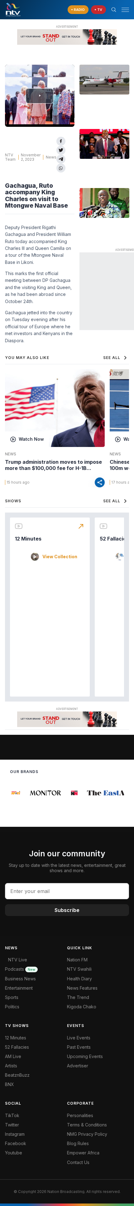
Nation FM (77, 959)
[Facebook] (60, 141)
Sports (11, 997)
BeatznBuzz (17, 1075)
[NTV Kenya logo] (13, 9)
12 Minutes (28, 539)
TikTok (12, 1115)
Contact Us (78, 1162)
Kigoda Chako (81, 1006)
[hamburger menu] (125, 9)
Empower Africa (83, 1152)
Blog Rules (78, 1143)
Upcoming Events (85, 1056)
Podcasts (20, 969)
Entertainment (19, 988)
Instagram (15, 1134)
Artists (11, 1065)
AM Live (13, 1056)
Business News (20, 978)
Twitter (12, 1124)
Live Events (78, 1037)
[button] (123, 9)
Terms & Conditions (87, 1124)
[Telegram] (60, 159)
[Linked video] (104, 79)
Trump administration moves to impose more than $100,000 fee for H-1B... (53, 465)
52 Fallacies (114, 539)
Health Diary (79, 978)
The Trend (78, 997)
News (51, 157)
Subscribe (67, 910)
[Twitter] (60, 150)
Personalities (80, 1115)
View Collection (59, 556)
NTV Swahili (79, 969)
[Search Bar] (114, 9)
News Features (82, 988)
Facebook (15, 1143)
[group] (15, 792)
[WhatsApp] (60, 168)
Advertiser (77, 1065)
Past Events (79, 1047)
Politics (12, 1006)
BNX (9, 1084)
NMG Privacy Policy (87, 1134)
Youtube (13, 1152)
